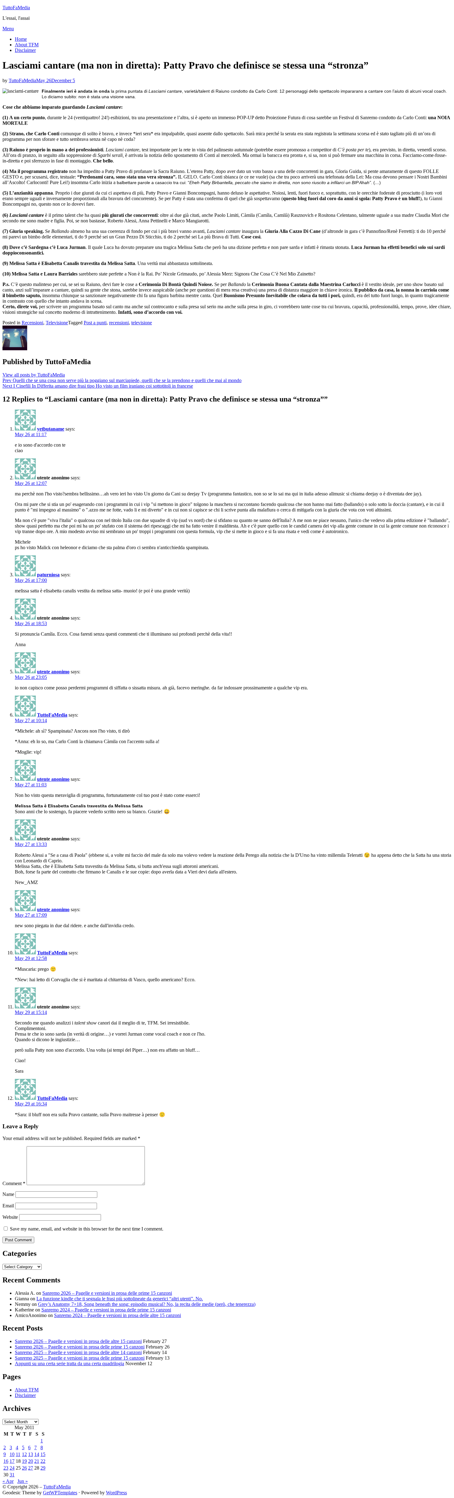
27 (30, 1468)
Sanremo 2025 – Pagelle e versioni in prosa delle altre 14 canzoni (78, 1352)
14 (36, 1454)
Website (10, 1217)
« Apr (8, 1481)
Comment (13, 1183)
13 (30, 1454)
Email (8, 1205)
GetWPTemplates (60, 1492)
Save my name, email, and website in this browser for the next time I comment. (86, 1228)
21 (36, 1461)
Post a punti (95, 322)
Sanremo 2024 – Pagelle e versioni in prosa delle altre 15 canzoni (117, 1315)
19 (24, 1461)
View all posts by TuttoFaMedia (33, 374)
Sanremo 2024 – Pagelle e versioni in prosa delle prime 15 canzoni (106, 1309)
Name (8, 1194)
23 (5, 1468)
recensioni (119, 322)
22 (42, 1461)
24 (12, 1468)
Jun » (22, 1481)
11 (18, 1454)
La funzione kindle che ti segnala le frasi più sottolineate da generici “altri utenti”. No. (119, 1298)
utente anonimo (53, 671)
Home (21, 39)
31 (12, 1474)
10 (12, 1454)
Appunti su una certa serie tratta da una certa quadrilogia (69, 1363)
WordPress (116, 1492)
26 (24, 1468)
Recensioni (32, 322)
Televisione (57, 322)
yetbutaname (50, 428)
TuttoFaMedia (16, 7)
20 (30, 1461)
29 (42, 1468)
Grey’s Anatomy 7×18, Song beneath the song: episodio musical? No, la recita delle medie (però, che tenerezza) (146, 1304)
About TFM (27, 44)
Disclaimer (25, 50)
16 (5, 1461)
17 (12, 1461)
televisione (141, 322)
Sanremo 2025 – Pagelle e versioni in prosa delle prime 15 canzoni (80, 1358)
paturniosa (48, 574)
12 (24, 1454)
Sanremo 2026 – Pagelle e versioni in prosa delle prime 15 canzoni (107, 1293)
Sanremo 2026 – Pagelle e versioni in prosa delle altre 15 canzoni (78, 1341)
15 (42, 1454)
